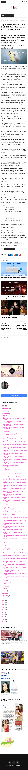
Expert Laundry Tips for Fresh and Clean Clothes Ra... (13, 422)
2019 (3, 607)
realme (9, 19)
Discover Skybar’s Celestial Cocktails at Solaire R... (15, 544)
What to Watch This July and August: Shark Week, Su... (14, 556)
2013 (3, 618)
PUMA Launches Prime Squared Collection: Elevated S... (14, 430)
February (5, 595)
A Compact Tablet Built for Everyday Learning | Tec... (15, 524)
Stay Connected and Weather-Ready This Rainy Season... (13, 425)
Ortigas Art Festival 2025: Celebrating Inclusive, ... (13, 468)
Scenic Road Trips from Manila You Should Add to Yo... (15, 442)
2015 (3, 614)
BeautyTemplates (18, 765)
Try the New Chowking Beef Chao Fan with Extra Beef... (14, 527)
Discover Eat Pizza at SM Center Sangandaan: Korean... (15, 518)
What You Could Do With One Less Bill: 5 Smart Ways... (15, 541)
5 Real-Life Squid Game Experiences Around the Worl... (14, 448)
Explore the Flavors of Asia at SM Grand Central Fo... (13, 465)
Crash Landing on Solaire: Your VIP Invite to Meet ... (14, 498)
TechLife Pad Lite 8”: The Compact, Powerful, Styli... (15, 460)
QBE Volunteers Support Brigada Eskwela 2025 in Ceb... (15, 579)
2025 (3, 407)
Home (2, 19)
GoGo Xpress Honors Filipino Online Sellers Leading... (14, 562)
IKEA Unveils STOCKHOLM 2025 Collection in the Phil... (15, 538)
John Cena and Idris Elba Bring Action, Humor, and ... (14, 568)
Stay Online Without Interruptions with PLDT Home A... (14, 530)
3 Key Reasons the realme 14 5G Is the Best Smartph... (14, 436)
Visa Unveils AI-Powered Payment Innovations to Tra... (15, 559)
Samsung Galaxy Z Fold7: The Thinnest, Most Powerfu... (14, 486)
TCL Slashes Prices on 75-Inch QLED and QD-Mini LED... (14, 512)
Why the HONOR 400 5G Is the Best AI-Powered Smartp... (15, 439)
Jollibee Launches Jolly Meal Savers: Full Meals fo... (15, 509)
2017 (3, 611)
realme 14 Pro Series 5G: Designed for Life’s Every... (14, 483)
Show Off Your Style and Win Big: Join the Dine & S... (15, 451)
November (6, 410)
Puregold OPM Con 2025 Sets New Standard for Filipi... (15, 471)
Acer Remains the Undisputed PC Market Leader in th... (13, 553)
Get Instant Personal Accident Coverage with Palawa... (15, 503)
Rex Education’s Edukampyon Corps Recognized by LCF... (12, 433)
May (4, 590)
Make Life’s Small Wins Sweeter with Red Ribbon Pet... (13, 427)
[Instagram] (24, 2)
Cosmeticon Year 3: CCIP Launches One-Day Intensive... (14, 506)
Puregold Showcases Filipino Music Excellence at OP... (15, 536)
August (5, 415)
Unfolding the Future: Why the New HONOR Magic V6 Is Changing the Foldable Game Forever (14, 297)
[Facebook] (22, 2)
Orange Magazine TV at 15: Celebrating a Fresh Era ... (13, 585)
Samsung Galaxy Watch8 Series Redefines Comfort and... (14, 489)
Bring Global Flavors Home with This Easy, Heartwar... (14, 547)
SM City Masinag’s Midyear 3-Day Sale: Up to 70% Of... (14, 521)
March (5, 593)
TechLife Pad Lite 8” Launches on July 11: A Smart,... (14, 533)
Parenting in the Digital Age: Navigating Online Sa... (13, 462)
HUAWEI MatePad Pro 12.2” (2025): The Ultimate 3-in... (13, 571)
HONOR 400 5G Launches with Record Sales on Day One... (15, 576)
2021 (3, 604)
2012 (3, 619)
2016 (3, 612)
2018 (3, 609)
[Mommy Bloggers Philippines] (8, 747)
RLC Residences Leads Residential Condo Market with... (13, 495)
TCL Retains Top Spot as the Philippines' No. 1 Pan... (15, 445)
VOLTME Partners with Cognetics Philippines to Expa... (14, 500)
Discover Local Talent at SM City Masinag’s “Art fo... (14, 457)
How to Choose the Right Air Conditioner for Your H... (14, 565)
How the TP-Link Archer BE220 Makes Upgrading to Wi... (12, 477)
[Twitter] (26, 2)
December (6, 408)
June (4, 588)
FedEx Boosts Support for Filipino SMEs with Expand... (14, 573)
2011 (3, 621)
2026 (3, 405)
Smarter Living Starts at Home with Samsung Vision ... (15, 582)
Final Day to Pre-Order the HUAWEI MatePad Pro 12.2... (14, 474)
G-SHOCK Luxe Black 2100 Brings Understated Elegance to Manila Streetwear (13, 316)
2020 (3, 606)
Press (5, 19)
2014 (3, 616)
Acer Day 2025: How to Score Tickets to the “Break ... (14, 454)
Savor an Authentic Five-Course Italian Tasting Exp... (15, 480)
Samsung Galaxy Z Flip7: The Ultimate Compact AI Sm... (13, 492)
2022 (3, 602)
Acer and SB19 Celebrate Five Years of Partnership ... (13, 550)
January (5, 597)
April (4, 591)
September (6, 413)
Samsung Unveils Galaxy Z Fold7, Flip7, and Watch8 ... (14, 419)
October (5, 411)
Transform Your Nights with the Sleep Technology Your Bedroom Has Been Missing (14, 278)
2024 (3, 599)
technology (15, 19)
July (4, 417)
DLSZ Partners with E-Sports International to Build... (14, 515)
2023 (3, 600)
